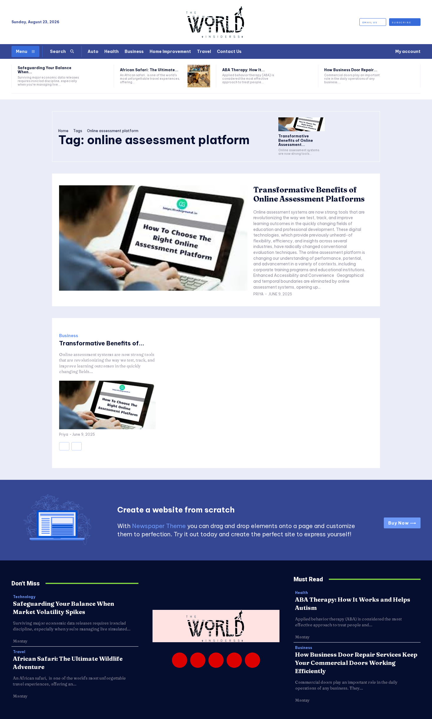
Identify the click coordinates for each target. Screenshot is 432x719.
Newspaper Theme (159, 526)
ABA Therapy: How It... (243, 70)
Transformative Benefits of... (101, 343)
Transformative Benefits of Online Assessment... (295, 140)
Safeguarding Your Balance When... (44, 70)
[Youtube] (252, 660)
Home (63, 131)
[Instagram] (197, 660)
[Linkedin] (216, 660)
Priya (258, 294)
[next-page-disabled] (76, 446)
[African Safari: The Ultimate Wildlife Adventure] (198, 76)
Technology (24, 597)
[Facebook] (179, 660)
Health (301, 593)
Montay (20, 641)
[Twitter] (234, 660)
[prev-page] (64, 446)
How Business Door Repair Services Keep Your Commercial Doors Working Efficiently (356, 663)
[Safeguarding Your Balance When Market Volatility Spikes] (96, 76)
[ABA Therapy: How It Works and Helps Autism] (301, 76)
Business (68, 336)
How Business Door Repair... (350, 70)
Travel (19, 652)
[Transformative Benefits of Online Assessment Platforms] (301, 124)
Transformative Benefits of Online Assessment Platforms (309, 194)
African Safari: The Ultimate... (149, 70)
